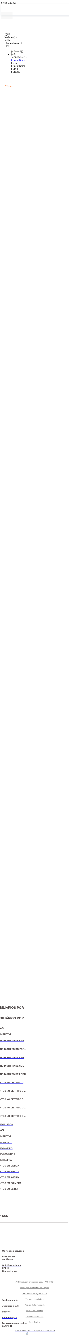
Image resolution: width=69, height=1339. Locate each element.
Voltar (6, 40)
